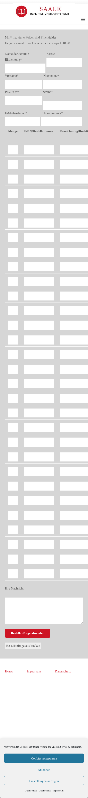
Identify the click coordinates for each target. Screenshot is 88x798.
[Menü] (82, 19)
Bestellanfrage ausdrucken (23, 645)
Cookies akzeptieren (44, 758)
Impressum (58, 790)
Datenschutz (31, 790)
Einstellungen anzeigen (44, 781)
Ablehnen (44, 769)
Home (9, 671)
